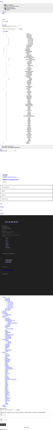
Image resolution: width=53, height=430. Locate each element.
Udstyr (27, 53)
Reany (29, 126)
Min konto (2, 206)
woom (29, 139)
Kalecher (30, 58)
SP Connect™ (29, 134)
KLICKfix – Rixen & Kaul (29, 116)
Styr (29, 85)
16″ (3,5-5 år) (30, 40)
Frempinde (29, 81)
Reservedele (27, 76)
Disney (29, 106)
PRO (29, 124)
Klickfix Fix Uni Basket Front (10, 179)
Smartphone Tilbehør (29, 71)
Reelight (29, 127)
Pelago (29, 123)
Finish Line (29, 110)
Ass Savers (29, 91)
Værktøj (29, 87)
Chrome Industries (29, 105)
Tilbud (27, 141)
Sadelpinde (29, 83)
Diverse (30, 60)
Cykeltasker (29, 63)
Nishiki (29, 120)
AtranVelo (29, 92)
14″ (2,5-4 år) (30, 39)
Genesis (29, 113)
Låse (29, 66)
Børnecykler (29, 37)
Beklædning (27, 50)
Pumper (29, 67)
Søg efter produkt (6, 26)
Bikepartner (29, 97)
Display (30, 78)
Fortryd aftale (26, 427)
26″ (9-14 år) (30, 44)
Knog (29, 117)
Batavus (29, 94)
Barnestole (29, 54)
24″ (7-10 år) (30, 43)
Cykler (27, 33)
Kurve (29, 64)
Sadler (29, 70)
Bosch (29, 99)
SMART (29, 133)
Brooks (29, 101)
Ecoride (29, 107)
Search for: (5, 28)
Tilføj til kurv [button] (5, 174)
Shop (6, 147)
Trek (29, 138)
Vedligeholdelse (29, 86)
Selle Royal (29, 131)
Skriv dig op (3, 424)
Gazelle (29, 112)
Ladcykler (28, 48)
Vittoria (29, 140)
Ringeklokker (29, 68)
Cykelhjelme (27, 52)
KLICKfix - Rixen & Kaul (8, 177)
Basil (29, 93)
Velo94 (1, 1)
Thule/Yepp (29, 137)
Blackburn (29, 98)
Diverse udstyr (29, 73)
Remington (29, 128)
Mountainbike (29, 45)
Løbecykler (30, 38)
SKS (29, 132)
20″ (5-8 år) (30, 41)
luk (6, 429)
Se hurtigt (5, 175)
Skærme (29, 84)
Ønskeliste (2, 213)
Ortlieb (29, 121)
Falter (29, 108)
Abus (29, 90)
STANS (29, 136)
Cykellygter (29, 61)
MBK (29, 119)
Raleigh (29, 125)
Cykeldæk (29, 80)
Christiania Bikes (29, 104)
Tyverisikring (29, 72)
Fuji (29, 111)
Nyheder (28, 143)
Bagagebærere (29, 56)
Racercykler (29, 46)
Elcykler (28, 47)
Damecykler (29, 36)
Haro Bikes (29, 114)
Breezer (29, 100)
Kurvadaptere (30, 65)
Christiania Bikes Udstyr (29, 57)
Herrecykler (29, 34)
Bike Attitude (29, 96)
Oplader (30, 79)
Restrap (29, 130)
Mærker (27, 88)
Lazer (29, 118)
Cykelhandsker (29, 51)
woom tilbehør (29, 74)
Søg (21, 28)
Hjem (3, 147)
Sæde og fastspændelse (30, 59)
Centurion (29, 103)
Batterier (29, 77)
